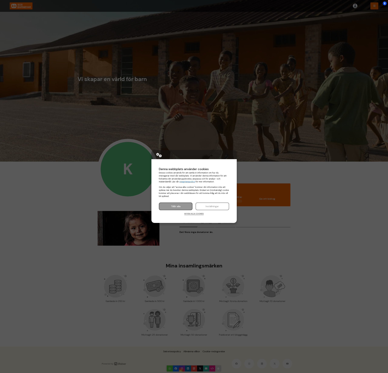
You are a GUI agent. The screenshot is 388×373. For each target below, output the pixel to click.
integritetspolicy (187, 181)
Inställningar (212, 206)
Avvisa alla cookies (194, 213)
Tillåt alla (176, 206)
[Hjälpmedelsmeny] (384, 3)
